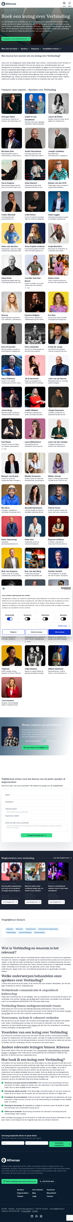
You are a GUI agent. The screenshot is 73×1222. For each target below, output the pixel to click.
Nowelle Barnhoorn (33, 508)
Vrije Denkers (31, 669)
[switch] (27, 618)
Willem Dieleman (55, 669)
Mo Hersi (5, 508)
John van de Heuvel (57, 378)
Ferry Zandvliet (32, 347)
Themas (20, 1196)
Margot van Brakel (9, 476)
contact (19, 1117)
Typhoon (5, 669)
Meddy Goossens (33, 476)
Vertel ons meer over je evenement (17, 823)
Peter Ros (29, 539)
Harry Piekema (8, 378)
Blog (34, 1193)
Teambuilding (11, 932)
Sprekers (20, 1190)
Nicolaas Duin (7, 151)
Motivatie (19, 929)
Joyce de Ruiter (55, 117)
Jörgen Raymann (56, 410)
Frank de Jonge (55, 347)
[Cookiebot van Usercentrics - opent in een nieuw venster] (62, 588)
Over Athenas (37, 1190)
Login (34, 1196)
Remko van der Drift (57, 183)
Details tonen (62, 626)
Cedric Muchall (8, 215)
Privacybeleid (26, 1211)
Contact (50, 1196)
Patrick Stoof (54, 508)
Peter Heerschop (9, 539)
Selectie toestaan (36, 632)
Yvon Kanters (7, 700)
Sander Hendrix (55, 571)
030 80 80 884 (48, 1181)
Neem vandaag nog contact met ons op (20, 1181)
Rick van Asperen (9, 571)
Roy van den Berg (33, 571)
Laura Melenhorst (33, 442)
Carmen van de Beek (27, 999)
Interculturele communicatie (48, 929)
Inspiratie (10, 929)
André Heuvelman (33, 151)
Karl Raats (6, 442)
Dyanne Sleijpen (32, 315)
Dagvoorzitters (23, 1193)
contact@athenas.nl (56, 1209)
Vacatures (51, 1190)
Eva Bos (52, 315)
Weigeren (13, 632)
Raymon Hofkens (56, 539)
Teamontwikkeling (25, 932)
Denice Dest (53, 278)
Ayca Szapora (7, 183)
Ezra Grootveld (8, 347)
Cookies (35, 1211)
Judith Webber (31, 410)
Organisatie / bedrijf (12, 816)
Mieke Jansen (54, 476)
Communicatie (30, 929)
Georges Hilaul (8, 117)
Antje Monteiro (55, 246)
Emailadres (9, 802)
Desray (4, 315)
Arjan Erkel (6, 278)
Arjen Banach (31, 183)
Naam (7, 795)
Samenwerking (39, 932)
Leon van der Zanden (57, 442)
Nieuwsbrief (51, 1193)
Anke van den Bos (9, 246)
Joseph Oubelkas (56, 151)
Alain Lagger (54, 215)
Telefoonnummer (11, 809)
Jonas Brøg (6, 410)
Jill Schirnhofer (32, 378)
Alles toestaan (59, 632)
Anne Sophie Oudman (35, 246)
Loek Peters (30, 215)
